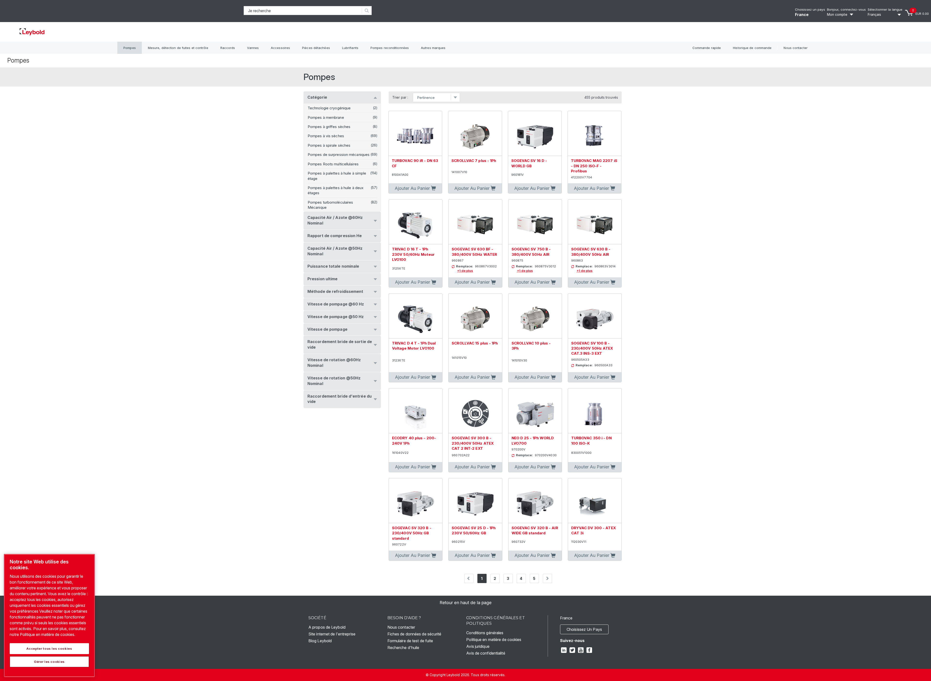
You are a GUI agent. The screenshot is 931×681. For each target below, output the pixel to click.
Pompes (129, 48)
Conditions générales (484, 632)
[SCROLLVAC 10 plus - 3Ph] (535, 316)
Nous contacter (795, 48)
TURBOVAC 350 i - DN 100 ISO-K (591, 440)
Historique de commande (752, 48)
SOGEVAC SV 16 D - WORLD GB (529, 163)
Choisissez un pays (810, 9)
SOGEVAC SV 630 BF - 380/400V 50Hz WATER (474, 251)
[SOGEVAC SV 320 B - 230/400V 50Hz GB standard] (415, 500)
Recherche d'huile (403, 647)
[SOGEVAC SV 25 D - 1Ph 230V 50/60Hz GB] (475, 500)
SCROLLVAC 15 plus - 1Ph (475, 343)
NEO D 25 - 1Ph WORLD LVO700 (533, 440)
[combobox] (303, 10)
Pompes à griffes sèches (329, 126)
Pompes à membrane (326, 117)
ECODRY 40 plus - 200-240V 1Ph (414, 440)
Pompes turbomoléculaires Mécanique (330, 205)
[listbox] (885, 14)
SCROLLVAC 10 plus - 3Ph (531, 346)
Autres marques (433, 48)
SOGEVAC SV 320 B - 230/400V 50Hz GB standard (411, 533)
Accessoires (280, 48)
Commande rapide (706, 48)
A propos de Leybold (326, 627)
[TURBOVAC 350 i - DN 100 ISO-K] (594, 410)
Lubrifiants (350, 48)
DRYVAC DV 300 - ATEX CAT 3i (593, 530)
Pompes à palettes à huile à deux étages (335, 190)
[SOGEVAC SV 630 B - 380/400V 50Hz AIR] (594, 222)
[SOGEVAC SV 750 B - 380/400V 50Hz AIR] (535, 222)
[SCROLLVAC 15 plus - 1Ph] (475, 316)
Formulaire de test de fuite (410, 640)
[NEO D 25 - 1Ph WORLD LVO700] (535, 410)
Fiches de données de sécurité (414, 634)
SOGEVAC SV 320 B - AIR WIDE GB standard (535, 530)
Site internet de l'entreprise (331, 634)
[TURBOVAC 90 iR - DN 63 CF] (415, 133)
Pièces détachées (316, 48)
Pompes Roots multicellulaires (333, 164)
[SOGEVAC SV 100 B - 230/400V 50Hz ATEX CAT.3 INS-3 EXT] (594, 316)
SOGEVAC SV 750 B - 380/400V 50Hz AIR (531, 251)
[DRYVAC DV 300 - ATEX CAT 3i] (594, 500)
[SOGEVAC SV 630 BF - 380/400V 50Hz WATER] (475, 222)
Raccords (227, 48)
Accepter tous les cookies (49, 648)
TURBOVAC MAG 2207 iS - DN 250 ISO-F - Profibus (594, 165)
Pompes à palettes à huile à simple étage (337, 176)
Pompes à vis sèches (326, 136)
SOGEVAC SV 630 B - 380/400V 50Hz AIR (590, 251)
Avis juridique (477, 646)
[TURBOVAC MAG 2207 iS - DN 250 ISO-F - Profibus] (594, 133)
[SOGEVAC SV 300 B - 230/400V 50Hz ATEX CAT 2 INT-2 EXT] (475, 410)
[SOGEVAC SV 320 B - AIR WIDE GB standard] (535, 500)
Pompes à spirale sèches (329, 145)
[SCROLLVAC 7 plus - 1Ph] (475, 133)
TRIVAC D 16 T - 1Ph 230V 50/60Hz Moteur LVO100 (413, 254)
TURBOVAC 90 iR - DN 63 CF (415, 163)
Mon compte (837, 14)
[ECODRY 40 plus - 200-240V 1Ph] (415, 410)
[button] (415, 188)
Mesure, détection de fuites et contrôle (178, 48)
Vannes (253, 48)
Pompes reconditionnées (389, 48)
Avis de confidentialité (485, 653)
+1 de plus (465, 270)
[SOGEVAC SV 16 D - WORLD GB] (535, 133)
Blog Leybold (320, 640)
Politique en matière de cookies (493, 639)
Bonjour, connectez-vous (846, 9)
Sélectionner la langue (885, 9)
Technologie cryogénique (329, 108)
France (802, 14)
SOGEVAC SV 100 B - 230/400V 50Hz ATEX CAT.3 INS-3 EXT (592, 348)
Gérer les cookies (49, 662)
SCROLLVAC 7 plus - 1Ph (473, 160)
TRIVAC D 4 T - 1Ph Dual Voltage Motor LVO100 (414, 346)
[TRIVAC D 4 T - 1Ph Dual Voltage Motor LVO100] (415, 316)
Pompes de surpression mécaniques (338, 154)
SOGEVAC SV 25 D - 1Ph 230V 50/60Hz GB (474, 530)
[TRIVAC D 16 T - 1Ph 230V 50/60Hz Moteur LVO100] (415, 222)
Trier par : (400, 97)
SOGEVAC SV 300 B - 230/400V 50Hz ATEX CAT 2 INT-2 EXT (473, 443)
